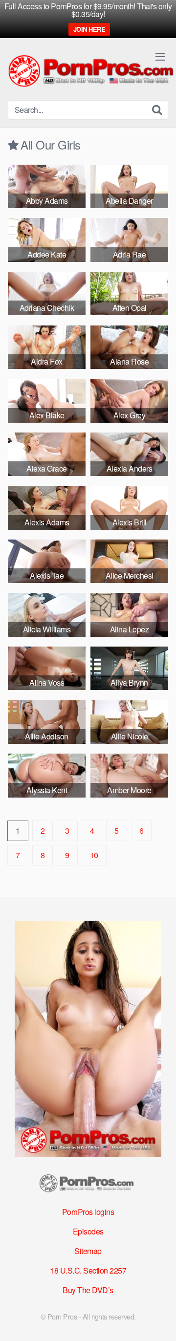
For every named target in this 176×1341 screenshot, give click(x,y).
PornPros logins (88, 1211)
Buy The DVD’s (88, 1290)
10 (94, 855)
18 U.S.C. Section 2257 (88, 1270)
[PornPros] (88, 1185)
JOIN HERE (89, 29)
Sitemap (88, 1250)
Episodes (88, 1231)
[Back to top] (159, 1319)
